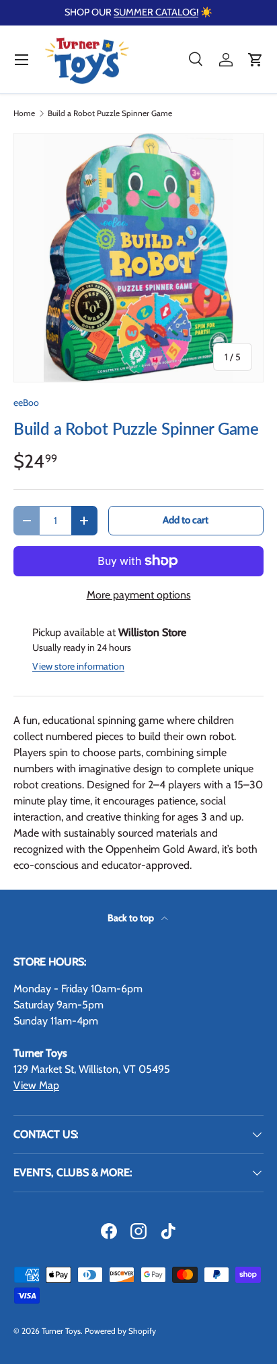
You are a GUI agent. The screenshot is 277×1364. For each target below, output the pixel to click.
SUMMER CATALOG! (156, 12)
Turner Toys (61, 1331)
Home (24, 113)
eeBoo (26, 403)
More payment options (139, 594)
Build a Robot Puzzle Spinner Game (110, 113)
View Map (36, 1085)
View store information (78, 666)
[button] (255, 59)
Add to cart (185, 520)
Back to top (132, 918)
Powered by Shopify (120, 1331)
